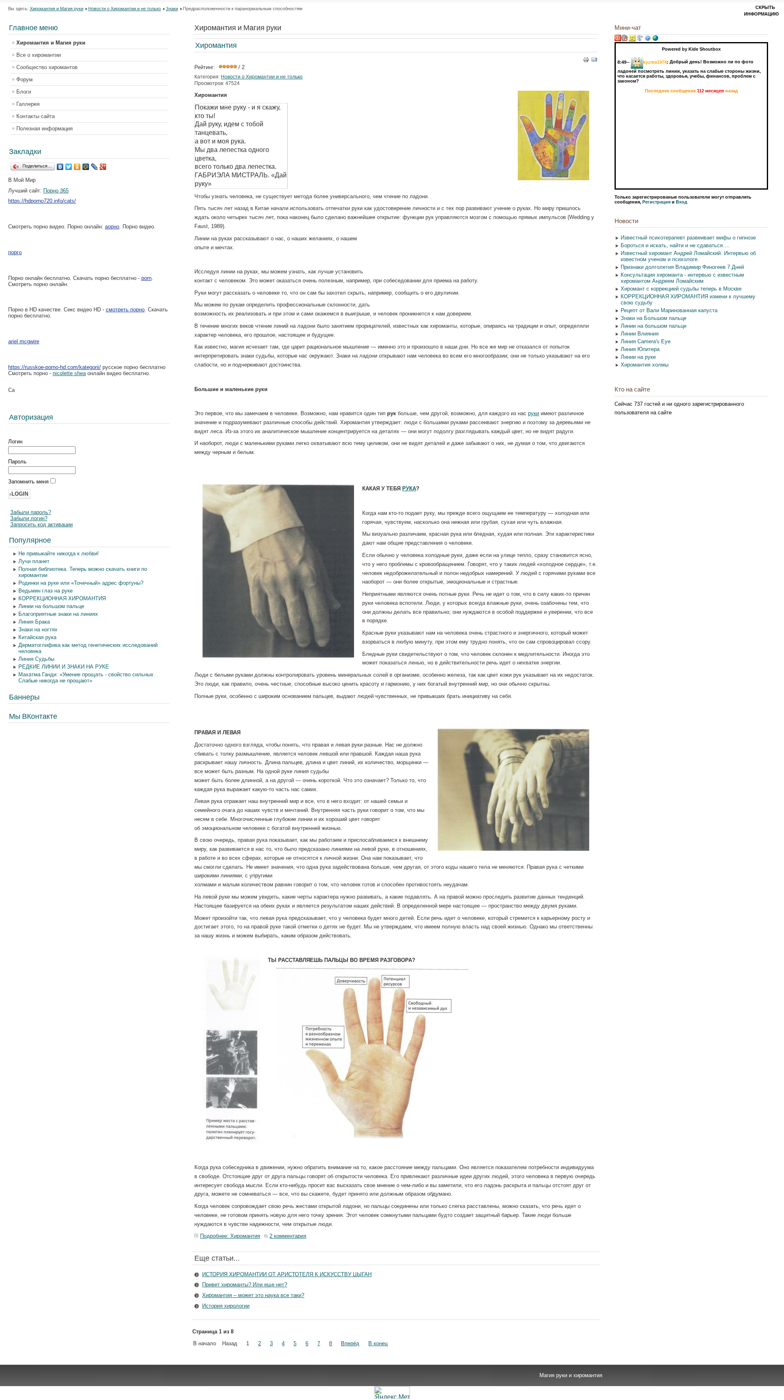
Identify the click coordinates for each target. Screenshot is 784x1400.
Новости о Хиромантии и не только (124, 8)
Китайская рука (37, 637)
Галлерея (28, 104)
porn (146, 278)
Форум (24, 79)
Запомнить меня (29, 482)
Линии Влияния (640, 334)
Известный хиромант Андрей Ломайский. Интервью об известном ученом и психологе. (688, 256)
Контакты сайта (35, 116)
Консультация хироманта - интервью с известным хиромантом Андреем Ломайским (682, 278)
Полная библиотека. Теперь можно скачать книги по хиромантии (82, 572)
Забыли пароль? (30, 512)
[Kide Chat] (655, 39)
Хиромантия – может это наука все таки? (253, 1295)
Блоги (23, 92)
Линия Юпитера (640, 349)
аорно (112, 227)
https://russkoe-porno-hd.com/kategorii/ (54, 367)
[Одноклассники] (77, 166)
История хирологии (225, 1306)
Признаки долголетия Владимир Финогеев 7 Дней (682, 267)
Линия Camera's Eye (645, 341)
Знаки (172, 8)
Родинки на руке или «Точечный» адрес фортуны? (80, 583)
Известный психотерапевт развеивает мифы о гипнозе (688, 238)
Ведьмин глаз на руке (45, 591)
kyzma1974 (655, 61)
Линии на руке (638, 357)
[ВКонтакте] (60, 166)
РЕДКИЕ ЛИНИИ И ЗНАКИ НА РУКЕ (63, 667)
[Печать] (586, 61)
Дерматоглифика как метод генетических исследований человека (88, 648)
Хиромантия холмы (644, 365)
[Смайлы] (632, 39)
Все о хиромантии (38, 55)
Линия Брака (34, 622)
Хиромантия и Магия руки (56, 8)
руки (533, 413)
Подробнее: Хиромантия (230, 1236)
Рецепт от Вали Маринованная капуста (669, 310)
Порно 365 (56, 191)
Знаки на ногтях (38, 629)
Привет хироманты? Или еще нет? (244, 1284)
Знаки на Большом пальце (653, 318)
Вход (681, 201)
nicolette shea (69, 373)
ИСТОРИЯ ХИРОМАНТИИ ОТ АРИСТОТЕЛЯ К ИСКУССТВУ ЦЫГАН (287, 1274)
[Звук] (624, 39)
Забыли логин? (28, 518)
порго (15, 252)
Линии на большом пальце (51, 606)
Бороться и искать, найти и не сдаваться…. (675, 245)
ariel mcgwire (23, 341)
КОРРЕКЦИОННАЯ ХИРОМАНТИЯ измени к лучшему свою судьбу (688, 299)
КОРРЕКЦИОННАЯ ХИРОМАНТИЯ (62, 598)
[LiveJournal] (94, 166)
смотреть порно (125, 309)
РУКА (409, 488)
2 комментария (288, 1236)
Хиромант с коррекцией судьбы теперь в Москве (681, 289)
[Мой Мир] (86, 166)
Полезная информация (44, 128)
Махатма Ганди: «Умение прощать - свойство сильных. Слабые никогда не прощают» (86, 677)
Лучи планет (33, 561)
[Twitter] (69, 166)
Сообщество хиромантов (47, 67)
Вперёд (350, 1343)
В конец (378, 1343)
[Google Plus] (103, 166)
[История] (640, 39)
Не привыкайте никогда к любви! (58, 553)
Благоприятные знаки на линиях (58, 614)
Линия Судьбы (36, 659)
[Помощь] (647, 39)
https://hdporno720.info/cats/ (42, 201)
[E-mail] (594, 61)
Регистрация (656, 201)
